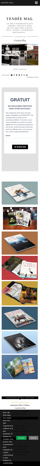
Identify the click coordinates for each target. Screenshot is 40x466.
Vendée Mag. (20, 19)
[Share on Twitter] (16, 75)
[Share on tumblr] (22, 75)
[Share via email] (11, 75)
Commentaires (32, 77)
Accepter (21, 438)
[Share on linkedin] (27, 75)
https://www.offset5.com (20, 402)
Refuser (33, 438)
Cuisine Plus (20, 40)
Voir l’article (20, 69)
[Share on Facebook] (14, 75)
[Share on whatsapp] (24, 75)
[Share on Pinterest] (19, 75)
